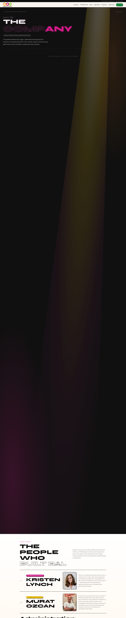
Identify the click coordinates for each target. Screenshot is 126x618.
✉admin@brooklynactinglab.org (107, 1)
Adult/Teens (111, 4)
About (91, 4)
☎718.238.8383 (119, 1)
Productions (104, 4)
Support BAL (97, 4)
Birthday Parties (84, 4)
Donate (119, 4)
